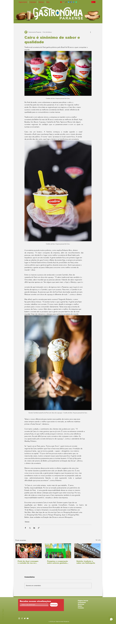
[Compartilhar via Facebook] (25, 528)
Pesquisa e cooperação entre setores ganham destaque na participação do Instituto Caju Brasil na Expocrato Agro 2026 (57, 562)
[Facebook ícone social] (71, 2)
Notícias (27, 521)
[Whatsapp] (76, 2)
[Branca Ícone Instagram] (19, 618)
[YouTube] (61, 2)
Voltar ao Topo (3, 615)
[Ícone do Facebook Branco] (22, 618)
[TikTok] (66, 2)
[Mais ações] (90, 32)
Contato (81, 608)
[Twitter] (73, 2)
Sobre (80, 606)
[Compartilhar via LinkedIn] (34, 528)
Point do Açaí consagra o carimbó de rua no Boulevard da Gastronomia (28, 562)
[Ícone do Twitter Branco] (25, 618)
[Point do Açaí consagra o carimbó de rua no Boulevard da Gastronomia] (28, 550)
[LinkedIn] (68, 2)
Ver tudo (98, 540)
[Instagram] (63, 2)
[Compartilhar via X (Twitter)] (30, 528)
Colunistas (82, 602)
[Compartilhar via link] (39, 528)
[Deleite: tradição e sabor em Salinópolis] (87, 550)
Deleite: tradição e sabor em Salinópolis (85, 562)
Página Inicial (83, 600)
